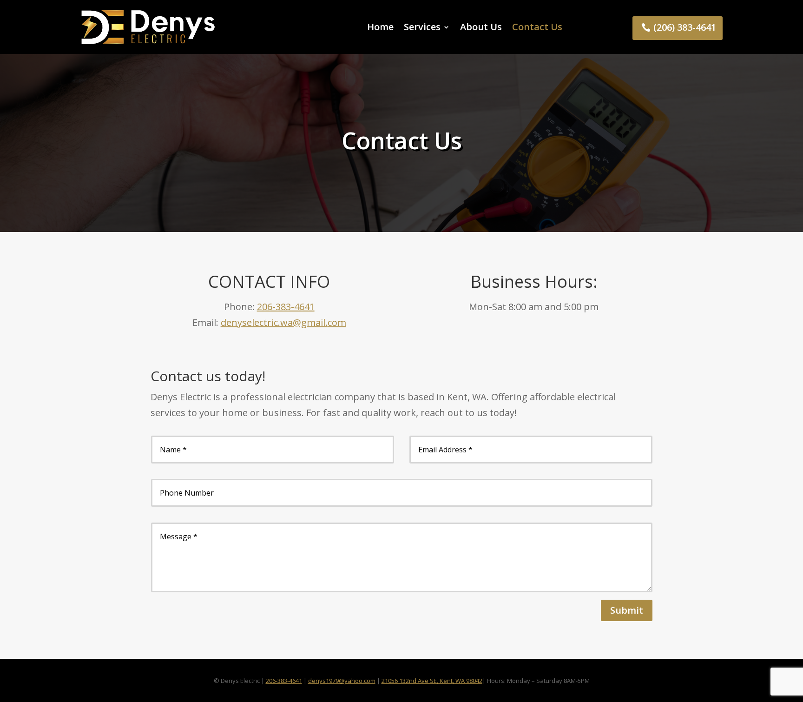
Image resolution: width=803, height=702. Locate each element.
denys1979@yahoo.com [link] (341, 680)
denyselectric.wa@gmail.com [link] (283, 322)
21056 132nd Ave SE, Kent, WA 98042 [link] (432, 680)
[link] (148, 27)
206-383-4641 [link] (286, 306)
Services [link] (422, 26)
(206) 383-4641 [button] (684, 27)
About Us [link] (481, 26)
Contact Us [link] (537, 26)
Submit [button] (626, 610)
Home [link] (380, 26)
